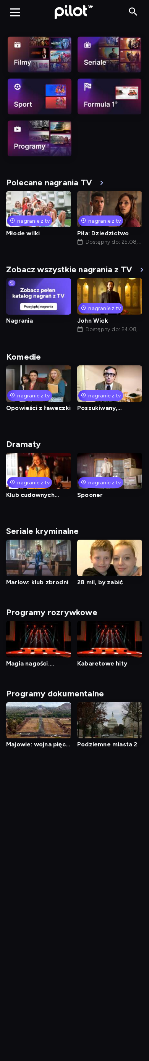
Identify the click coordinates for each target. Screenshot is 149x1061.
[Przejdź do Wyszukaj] (133, 12)
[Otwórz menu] (14, 12)
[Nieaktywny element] (39, 54)
